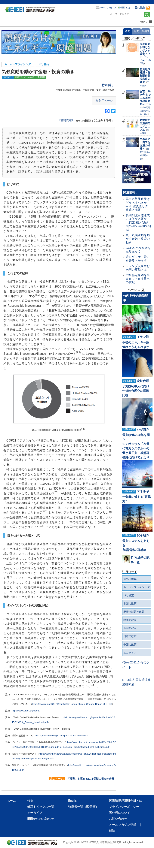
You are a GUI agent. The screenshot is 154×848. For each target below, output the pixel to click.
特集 (30, 800)
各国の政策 (130, 603)
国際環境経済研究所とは (125, 800)
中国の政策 (130, 644)
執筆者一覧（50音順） (83, 806)
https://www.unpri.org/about (25, 710)
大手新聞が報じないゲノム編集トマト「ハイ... (145, 52)
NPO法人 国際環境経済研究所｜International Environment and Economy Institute (31, 10)
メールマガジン (107, 7)
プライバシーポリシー (124, 806)
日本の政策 (130, 636)
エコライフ (130, 652)
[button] (143, 21)
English (140, 7)
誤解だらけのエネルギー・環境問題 (30, 77)
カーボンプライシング (18, 64)
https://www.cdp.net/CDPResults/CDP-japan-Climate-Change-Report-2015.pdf (72, 704)
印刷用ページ (104, 100)
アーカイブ (34, 812)
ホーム (11, 800)
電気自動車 (130, 578)
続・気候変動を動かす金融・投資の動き (138, 239)
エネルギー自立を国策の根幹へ (145, 143)
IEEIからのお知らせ (40, 818)
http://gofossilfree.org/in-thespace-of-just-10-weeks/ (61, 735)
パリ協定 (44, 64)
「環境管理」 (67, 120)
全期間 (145, 31)
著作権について (119, 812)
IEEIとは (125, 7)
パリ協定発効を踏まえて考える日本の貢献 (138, 278)
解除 (112, 830)
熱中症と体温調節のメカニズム (145, 125)
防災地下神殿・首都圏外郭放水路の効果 (145, 75)
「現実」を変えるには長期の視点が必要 (90, 778)
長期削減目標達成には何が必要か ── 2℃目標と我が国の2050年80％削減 (138, 222)
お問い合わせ (118, 818)
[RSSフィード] (148, 7)
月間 (136, 31)
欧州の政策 (130, 619)
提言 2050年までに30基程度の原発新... (145, 97)
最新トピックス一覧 (40, 806)
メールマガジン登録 (122, 824)
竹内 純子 (108, 85)
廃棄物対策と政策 (133, 611)
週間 (127, 31)
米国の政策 (130, 627)
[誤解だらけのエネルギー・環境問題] (59, 42)
